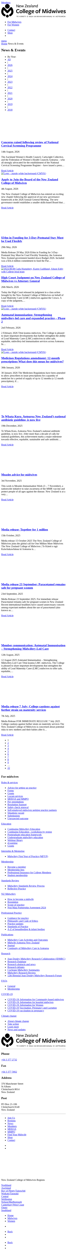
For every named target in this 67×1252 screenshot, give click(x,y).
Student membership (17, 875)
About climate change (18, 1021)
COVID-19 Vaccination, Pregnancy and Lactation (32, 1008)
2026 (9, 65)
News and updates (16, 1029)
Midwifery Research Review (21, 972)
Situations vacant (15, 813)
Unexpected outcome (17, 818)
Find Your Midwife (16, 1134)
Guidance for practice (18, 918)
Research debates (15, 967)
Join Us (11, 1117)
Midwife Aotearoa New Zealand (23, 942)
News (10, 1123)
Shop (10, 33)
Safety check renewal (18, 807)
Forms (10, 790)
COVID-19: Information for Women (25, 1005)
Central (4, 1196)
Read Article (7, 170)
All (9, 59)
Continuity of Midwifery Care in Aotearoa (28, 948)
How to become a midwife (20, 899)
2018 (9, 109)
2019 (9, 104)
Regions (11, 1120)
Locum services (15, 796)
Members (12, 1126)
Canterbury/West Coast (12, 1204)
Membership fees (15, 869)
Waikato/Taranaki (10, 1193)
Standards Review (10, 880)
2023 (9, 82)
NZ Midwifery (8, 894)
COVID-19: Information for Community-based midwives (35, 999)
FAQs (4, 981)
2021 (9, 93)
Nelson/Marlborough (11, 1201)
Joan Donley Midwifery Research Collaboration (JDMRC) (36, 958)
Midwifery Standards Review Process (26, 886)
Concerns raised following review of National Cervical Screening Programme (29, 144)
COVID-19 (7, 994)
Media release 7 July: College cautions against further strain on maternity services (30, 708)
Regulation (12, 902)
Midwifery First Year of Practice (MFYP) (27, 856)
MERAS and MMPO (18, 799)
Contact (11, 30)
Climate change (9, 1016)
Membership (7, 861)
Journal (11, 945)
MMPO (11, 1131)
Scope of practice (15, 904)
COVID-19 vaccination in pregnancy (25, 1010)
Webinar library (15, 840)
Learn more (13, 1026)
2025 (9, 70)
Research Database (16, 961)
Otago (4, 1207)
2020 (9, 98)
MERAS (11, 1129)
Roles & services (9, 782)
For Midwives (14, 22)
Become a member (16, 867)
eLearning (12, 843)
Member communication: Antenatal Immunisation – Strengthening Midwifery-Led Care (33, 647)
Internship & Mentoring (12, 851)
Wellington (6, 1199)
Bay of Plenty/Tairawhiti (13, 1190)
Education (6, 823)
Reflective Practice (16, 888)
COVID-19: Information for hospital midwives (30, 1002)
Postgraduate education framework (24, 834)
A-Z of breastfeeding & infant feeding (26, 929)
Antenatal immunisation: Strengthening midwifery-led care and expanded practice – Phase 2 (33, 318)
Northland (6, 1185)
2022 (9, 87)
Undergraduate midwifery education (25, 837)
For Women (13, 24)
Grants (10, 793)
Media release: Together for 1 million (24, 529)
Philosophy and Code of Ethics (22, 921)
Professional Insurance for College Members (29, 872)
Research (5, 953)
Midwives (12, 1218)
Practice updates (15, 923)
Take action (13, 1024)
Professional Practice (11, 913)
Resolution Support (16, 804)
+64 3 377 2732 (9, 1059)
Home (4, 43)
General (11, 986)
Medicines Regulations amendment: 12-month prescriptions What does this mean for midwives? (32, 359)
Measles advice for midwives (19, 474)
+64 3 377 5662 (9, 1071)
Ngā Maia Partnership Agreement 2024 (26, 907)
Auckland (6, 1188)
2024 (9, 76)
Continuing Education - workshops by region (29, 832)
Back (10, 1231)
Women (11, 1221)
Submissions (13, 815)
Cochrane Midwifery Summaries (23, 970)
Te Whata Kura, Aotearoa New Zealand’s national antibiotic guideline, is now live (33, 418)
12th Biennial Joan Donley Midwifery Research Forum (34, 975)
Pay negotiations (15, 801)
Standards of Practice (17, 926)
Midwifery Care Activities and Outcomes (27, 940)
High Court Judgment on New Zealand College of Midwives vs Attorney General (33, 279)
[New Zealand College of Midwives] (33, 16)
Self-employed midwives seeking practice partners (32, 810)
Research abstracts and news (21, 964)
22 (8, 768)
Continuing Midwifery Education (23, 829)
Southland (6, 1210)
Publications (7, 934)
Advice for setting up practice (21, 787)
